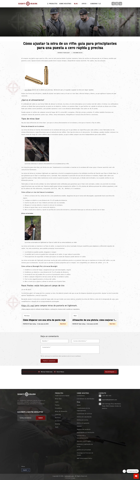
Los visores (28, 90)
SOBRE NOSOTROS (83, 393)
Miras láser (58, 398)
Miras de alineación (61, 411)
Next (75, 315)
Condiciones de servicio (84, 413)
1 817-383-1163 (106, 395)
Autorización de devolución (85, 432)
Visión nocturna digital (62, 395)
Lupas (56, 402)
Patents (79, 426)
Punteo (57, 405)
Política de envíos (82, 420)
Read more (63, 323)
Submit (40, 418)
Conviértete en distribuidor (85, 398)
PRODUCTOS (59, 393)
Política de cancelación (84, 417)
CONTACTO (102, 393)
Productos (53, 3)
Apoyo (79, 405)
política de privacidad (84, 450)
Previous (27, 315)
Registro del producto (83, 429)
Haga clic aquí (27, 305)
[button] (52, 3)
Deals (56, 427)
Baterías (57, 424)
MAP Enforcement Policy (84, 458)
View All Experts (110, 371)
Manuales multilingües (84, 441)
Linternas (58, 414)
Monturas (58, 417)
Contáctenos (81, 395)
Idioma (23, 466)
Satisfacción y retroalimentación (82, 437)
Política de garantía (83, 423)
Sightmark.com (69, 476)
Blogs (78, 402)
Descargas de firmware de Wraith (85, 454)
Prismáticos (58, 408)
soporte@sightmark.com (109, 399)
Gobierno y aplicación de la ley (85, 445)
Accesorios (58, 421)
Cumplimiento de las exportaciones (83, 409)
